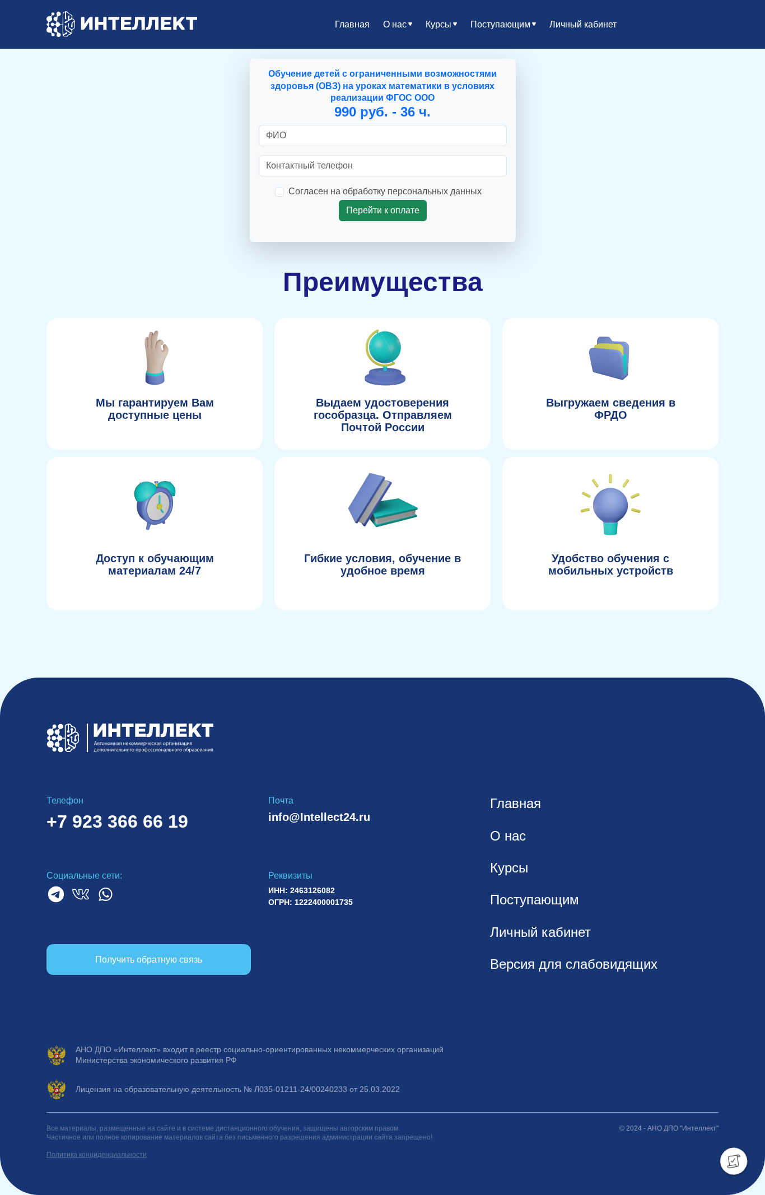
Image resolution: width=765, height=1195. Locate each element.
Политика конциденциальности (96, 1155)
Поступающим (500, 24)
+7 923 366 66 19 (117, 821)
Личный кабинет (583, 24)
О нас (395, 24)
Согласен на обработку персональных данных (385, 191)
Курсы (438, 24)
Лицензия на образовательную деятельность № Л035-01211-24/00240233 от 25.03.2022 (238, 1089)
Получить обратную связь (148, 959)
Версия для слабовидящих (573, 964)
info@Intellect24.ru (319, 817)
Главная (352, 24)
